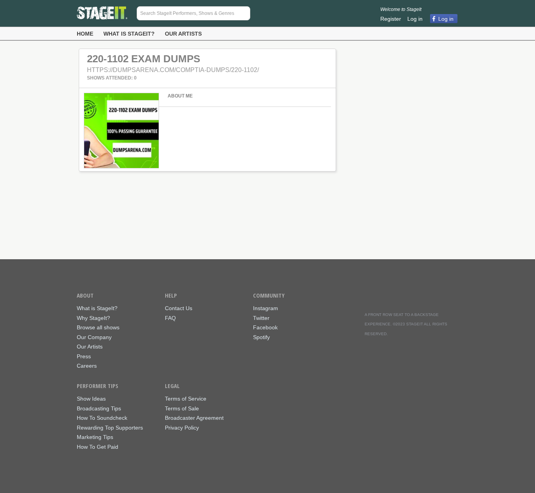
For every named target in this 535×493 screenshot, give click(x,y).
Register (390, 19)
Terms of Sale (182, 409)
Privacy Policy (182, 428)
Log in (415, 19)
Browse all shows (98, 327)
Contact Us (178, 308)
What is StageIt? (129, 34)
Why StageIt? (93, 318)
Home (85, 34)
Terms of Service (185, 399)
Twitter (261, 318)
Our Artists (183, 34)
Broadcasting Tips (99, 409)
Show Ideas (91, 399)
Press (84, 356)
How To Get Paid (97, 447)
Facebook (265, 327)
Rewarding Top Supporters (110, 428)
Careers (87, 366)
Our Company (94, 337)
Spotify (261, 337)
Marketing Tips (95, 437)
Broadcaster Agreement (194, 418)
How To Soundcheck (102, 418)
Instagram (265, 308)
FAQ (170, 318)
